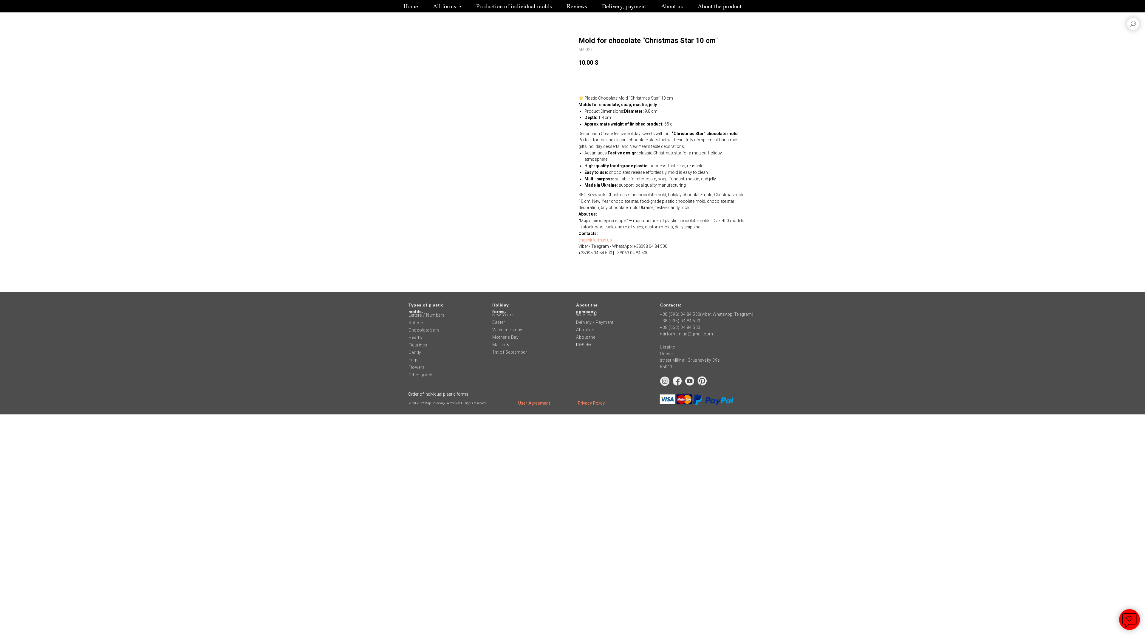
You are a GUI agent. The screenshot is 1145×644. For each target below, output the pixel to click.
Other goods (421, 374)
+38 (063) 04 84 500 (680, 327)
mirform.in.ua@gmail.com (686, 334)
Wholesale (586, 314)
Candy (415, 352)
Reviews (577, 6)
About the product (720, 6)
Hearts (415, 337)
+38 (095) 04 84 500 (680, 320)
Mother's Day (505, 337)
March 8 (500, 344)
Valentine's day (507, 329)
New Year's (503, 314)
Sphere (416, 322)
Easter (498, 322)
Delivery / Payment (594, 322)
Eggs (414, 359)
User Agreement (534, 403)
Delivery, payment (624, 6)
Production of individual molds (514, 6)
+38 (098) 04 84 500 (680, 314)
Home (410, 6)
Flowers (417, 367)
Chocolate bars (424, 330)
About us (672, 6)
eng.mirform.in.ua (595, 240)
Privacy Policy (591, 403)
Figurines (418, 345)
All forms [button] (445, 6)
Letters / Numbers (427, 315)
